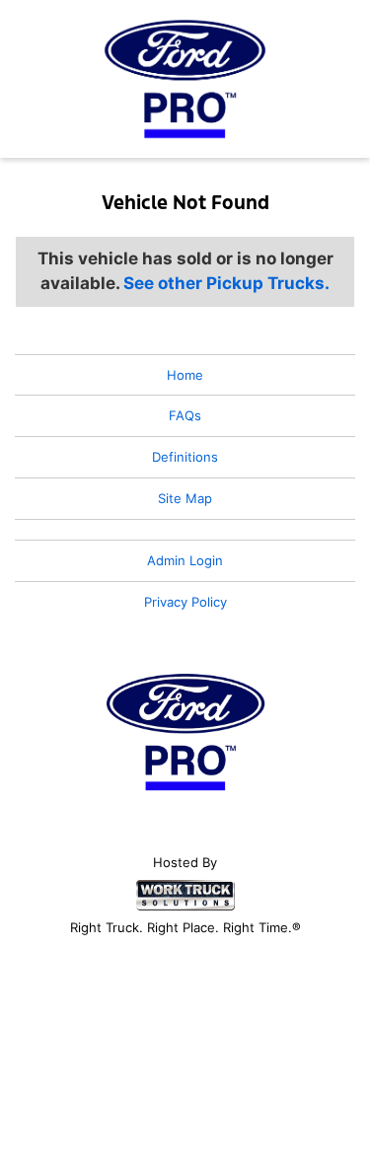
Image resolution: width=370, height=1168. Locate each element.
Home (185, 375)
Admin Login (185, 560)
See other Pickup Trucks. (226, 283)
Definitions (185, 457)
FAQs (185, 415)
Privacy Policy (185, 602)
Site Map (185, 498)
